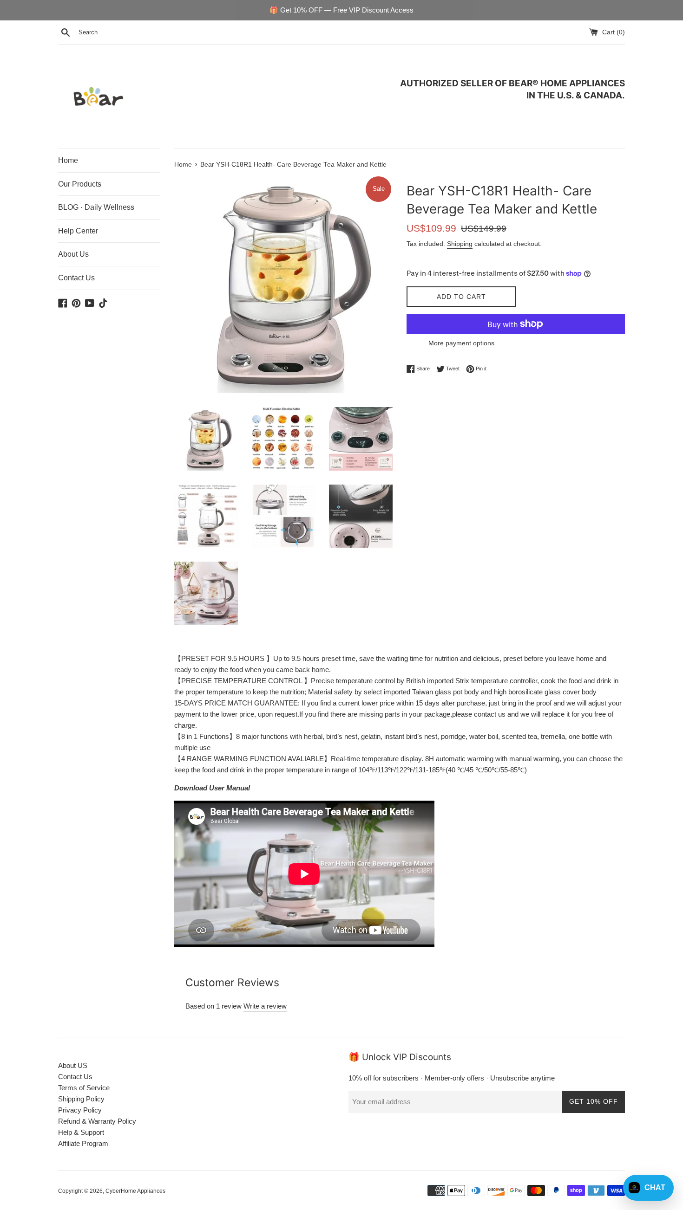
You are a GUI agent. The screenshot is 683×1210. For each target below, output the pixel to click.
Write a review (265, 1006)
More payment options (461, 343)
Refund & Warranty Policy (97, 1121)
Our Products (79, 184)
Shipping (460, 243)
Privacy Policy (80, 1110)
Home (68, 160)
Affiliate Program (83, 1143)
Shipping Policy (81, 1099)
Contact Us (76, 278)
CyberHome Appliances (135, 1191)
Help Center (78, 231)
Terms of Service (84, 1088)
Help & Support (81, 1132)
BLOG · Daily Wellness (96, 207)
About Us (73, 254)
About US (72, 1065)
